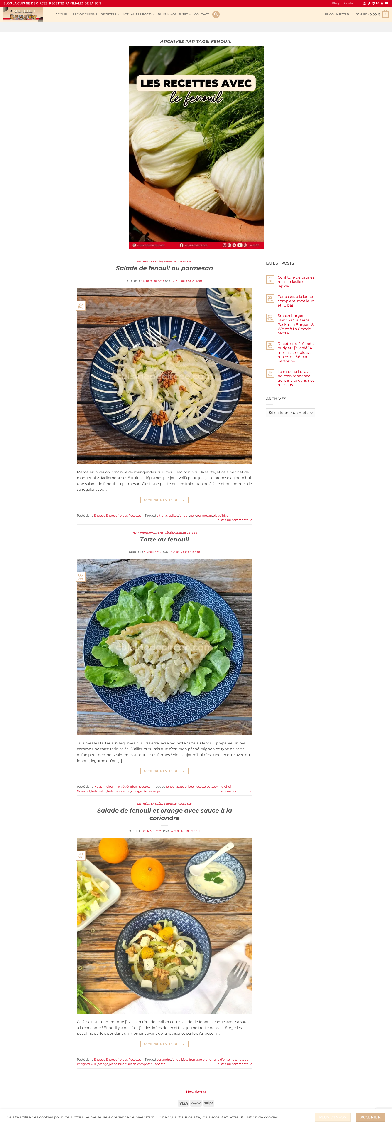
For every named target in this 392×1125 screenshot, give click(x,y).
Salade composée (139, 1064)
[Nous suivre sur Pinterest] (382, 3)
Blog (335, 3)
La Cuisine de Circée (187, 281)
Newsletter (196, 1092)
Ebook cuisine (85, 14)
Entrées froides (164, 261)
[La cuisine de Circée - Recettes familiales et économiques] (26, 14)
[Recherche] (216, 14)
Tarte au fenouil (164, 539)
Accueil (62, 14)
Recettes (108, 14)
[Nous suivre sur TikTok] (369, 3)
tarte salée (98, 791)
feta (186, 1059)
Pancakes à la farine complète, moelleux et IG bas (296, 300)
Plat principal (143, 532)
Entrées (143, 261)
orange (103, 1064)
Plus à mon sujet (173, 14)
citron (161, 515)
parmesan (204, 515)
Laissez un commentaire (234, 520)
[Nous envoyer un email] (377, 3)
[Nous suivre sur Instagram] (364, 3)
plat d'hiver (221, 515)
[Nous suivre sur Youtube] (386, 3)
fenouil (184, 515)
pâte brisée (185, 786)
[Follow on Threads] (373, 3)
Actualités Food (137, 14)
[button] (336, 14)
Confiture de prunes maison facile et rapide (296, 281)
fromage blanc (200, 1059)
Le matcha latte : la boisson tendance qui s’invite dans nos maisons (296, 378)
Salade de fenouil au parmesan (164, 268)
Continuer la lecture (164, 500)
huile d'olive (221, 1059)
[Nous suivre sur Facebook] (360, 3)
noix (193, 515)
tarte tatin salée (118, 791)
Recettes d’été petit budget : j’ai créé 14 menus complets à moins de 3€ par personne (296, 352)
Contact (350, 3)
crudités (172, 515)
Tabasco (159, 1064)
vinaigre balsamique (146, 791)
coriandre (164, 1059)
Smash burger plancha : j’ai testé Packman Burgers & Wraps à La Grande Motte (296, 324)
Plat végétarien (169, 532)
